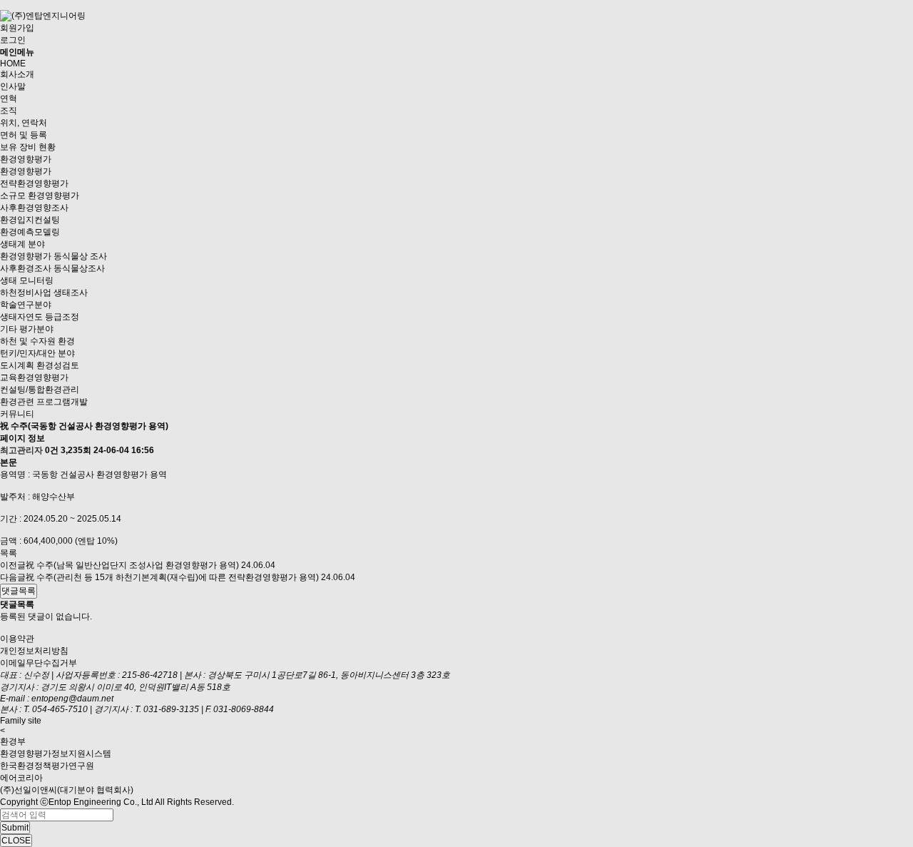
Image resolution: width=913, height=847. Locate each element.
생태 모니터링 (26, 280)
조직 (8, 111)
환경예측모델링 (30, 232)
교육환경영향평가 (34, 377)
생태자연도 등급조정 (39, 317)
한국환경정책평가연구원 (47, 766)
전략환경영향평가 (34, 183)
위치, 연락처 (23, 123)
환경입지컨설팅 (30, 220)
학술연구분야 (25, 305)
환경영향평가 (25, 159)
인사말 (13, 86)
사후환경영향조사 (34, 208)
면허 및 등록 (23, 135)
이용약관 (17, 639)
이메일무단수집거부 (38, 663)
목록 (8, 553)
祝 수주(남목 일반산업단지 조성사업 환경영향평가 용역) (132, 565)
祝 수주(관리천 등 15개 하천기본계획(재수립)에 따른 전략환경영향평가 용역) (172, 577)
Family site (20, 721)
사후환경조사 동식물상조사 (52, 268)
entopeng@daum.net (72, 699)
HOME (13, 64)
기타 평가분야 (26, 329)
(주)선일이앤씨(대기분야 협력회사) (66, 790)
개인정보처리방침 (34, 651)
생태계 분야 (22, 244)
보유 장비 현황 (28, 147)
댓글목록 (18, 591)
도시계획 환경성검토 (39, 365)
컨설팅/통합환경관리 (39, 390)
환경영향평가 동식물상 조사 (53, 256)
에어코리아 (21, 778)
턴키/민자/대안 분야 (37, 353)
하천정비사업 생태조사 (44, 293)
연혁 (8, 98)
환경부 (13, 741)
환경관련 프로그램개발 (44, 402)
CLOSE (16, 841)
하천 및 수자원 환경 (37, 341)
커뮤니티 (17, 414)
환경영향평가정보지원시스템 (55, 754)
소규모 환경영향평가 (39, 196)
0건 (51, 450)
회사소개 (17, 74)
